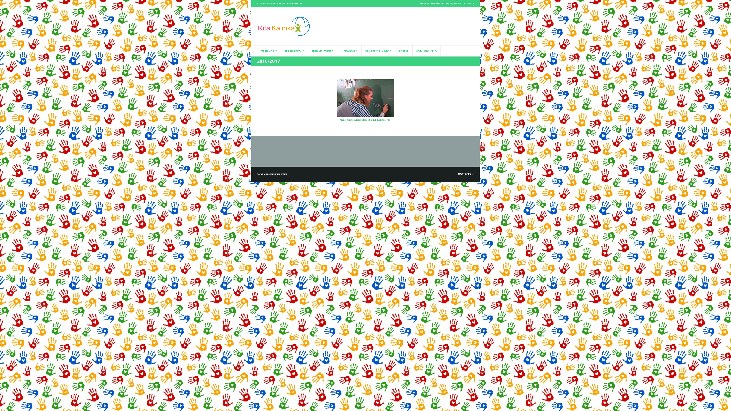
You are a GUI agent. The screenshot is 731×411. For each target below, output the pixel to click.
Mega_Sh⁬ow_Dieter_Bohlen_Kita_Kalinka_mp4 (366, 119)
